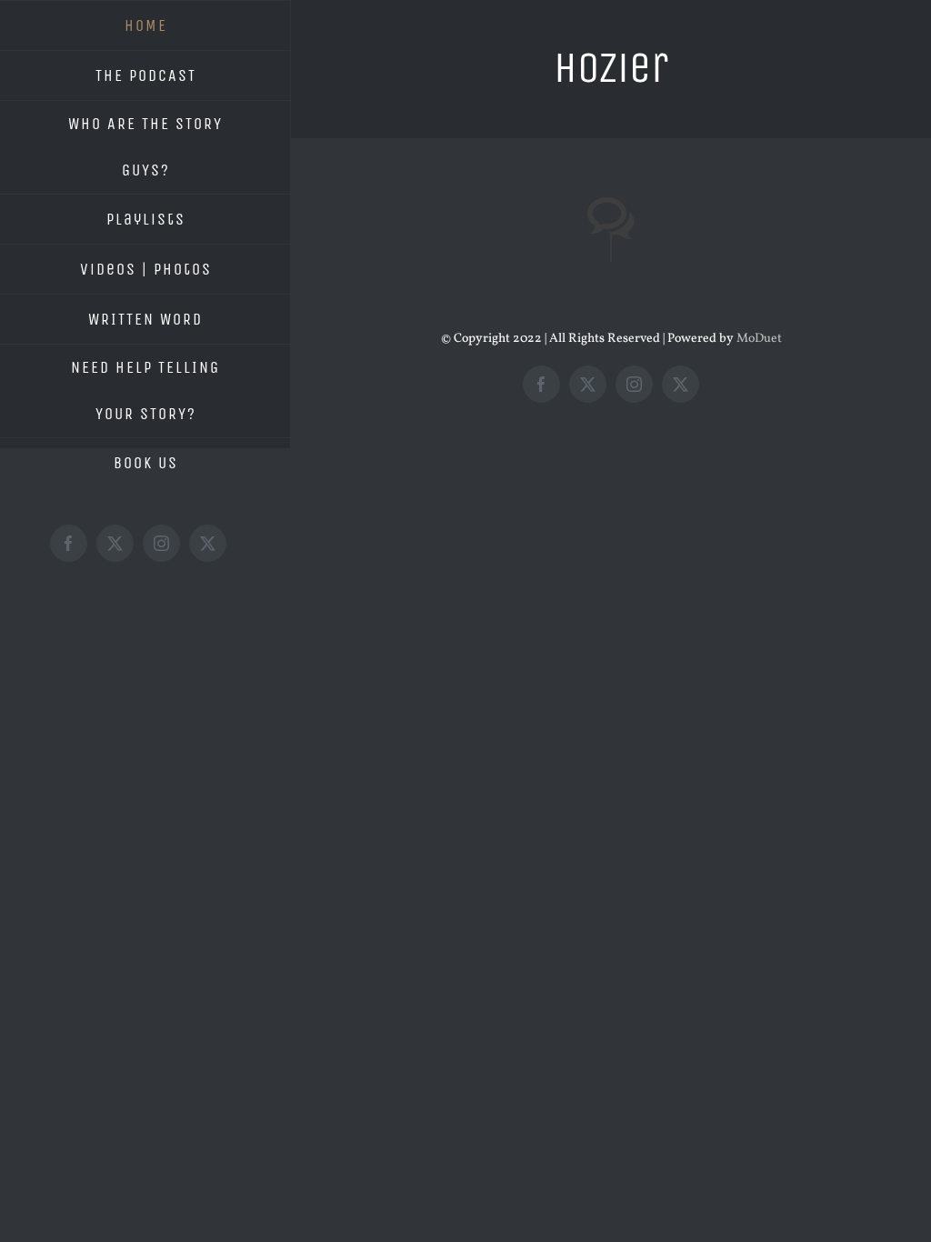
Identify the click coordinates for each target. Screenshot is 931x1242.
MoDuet (759, 338)
